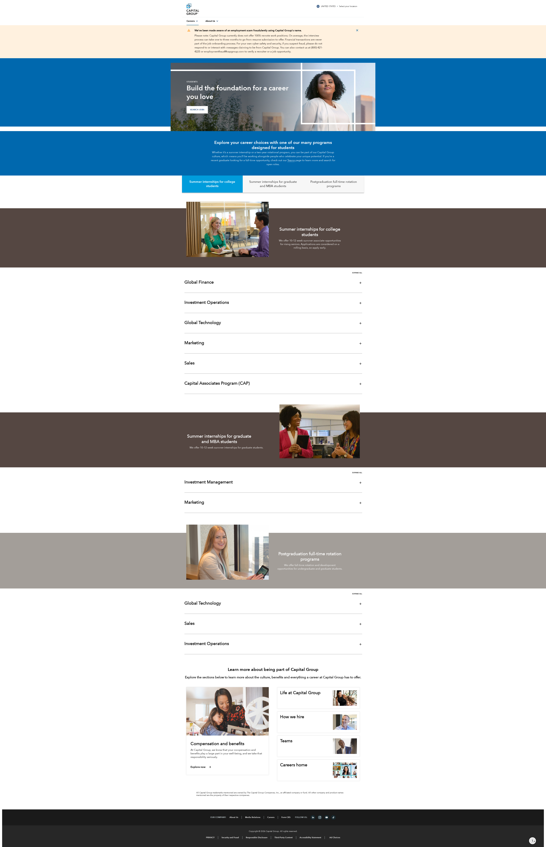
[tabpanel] (273, 295)
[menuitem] (192, 21)
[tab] (212, 184)
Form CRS (285, 817)
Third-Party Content (283, 838)
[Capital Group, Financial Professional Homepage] (208, 9)
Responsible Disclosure (256, 838)
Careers (270, 817)
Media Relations (252, 817)
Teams (291, 160)
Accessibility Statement (310, 838)
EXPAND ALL (357, 273)
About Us (233, 817)
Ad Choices (334, 838)
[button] (227, 767)
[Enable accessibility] (532, 840)
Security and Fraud (230, 838)
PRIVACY (210, 838)
